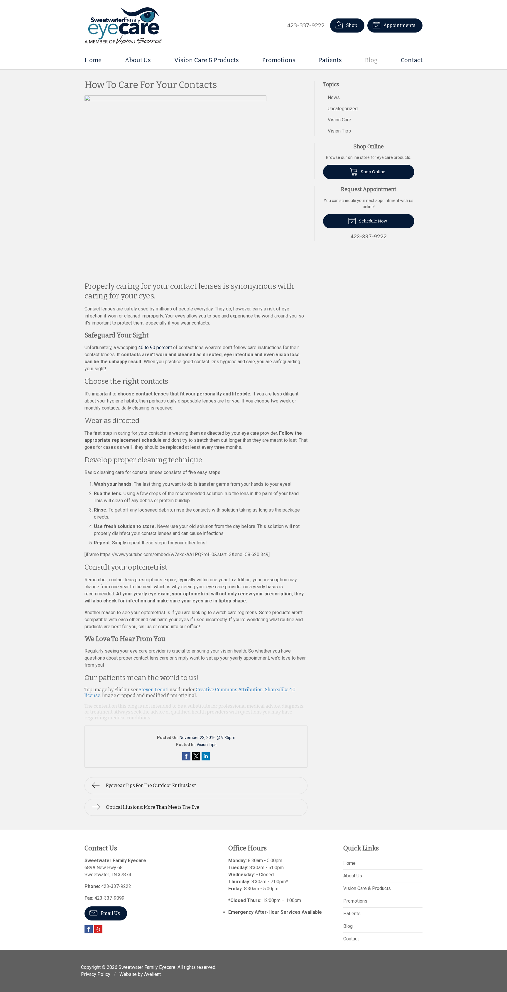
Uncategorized (343, 108)
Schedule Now (372, 221)
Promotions (278, 60)
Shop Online (372, 171)
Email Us (110, 913)
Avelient (152, 974)
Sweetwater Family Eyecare (147, 967)
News (334, 97)
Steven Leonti (154, 689)
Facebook (88, 929)
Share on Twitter (196, 756)
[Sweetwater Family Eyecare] (123, 25)
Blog (371, 60)
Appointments (399, 25)
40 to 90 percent (155, 347)
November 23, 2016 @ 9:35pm (207, 737)
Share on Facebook (186, 756)
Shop (351, 25)
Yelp (98, 929)
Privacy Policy (95, 974)
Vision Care (339, 120)
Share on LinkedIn (206, 756)
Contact (411, 60)
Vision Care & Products (206, 60)
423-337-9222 (306, 25)
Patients (330, 60)
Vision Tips (207, 744)
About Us (138, 60)
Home (93, 60)
